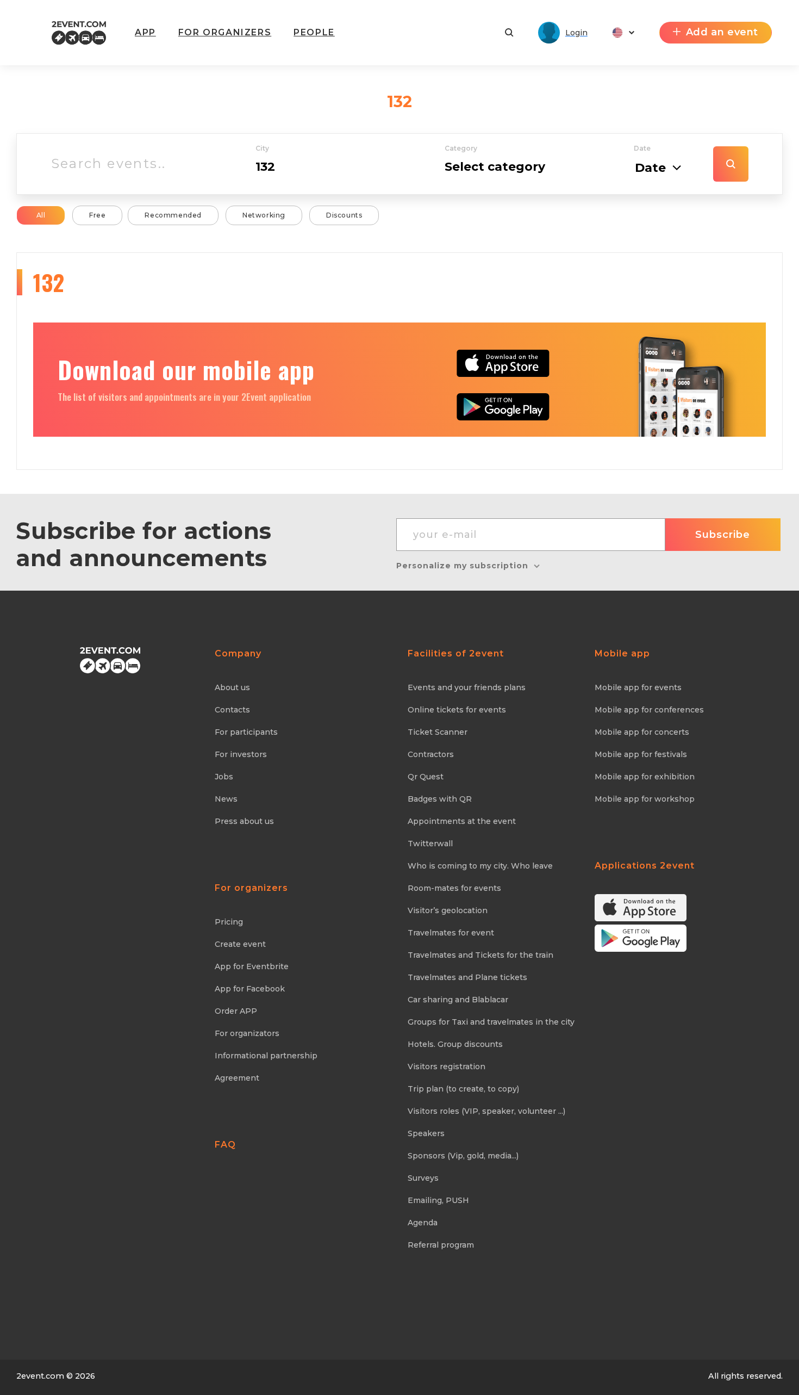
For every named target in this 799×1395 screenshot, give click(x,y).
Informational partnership (266, 1056)
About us (232, 687)
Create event (240, 944)
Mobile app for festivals (641, 754)
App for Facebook (250, 989)
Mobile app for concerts (642, 732)
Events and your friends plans (467, 687)
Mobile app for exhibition (645, 777)
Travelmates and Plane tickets (467, 977)
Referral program (441, 1245)
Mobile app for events (638, 687)
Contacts (232, 710)
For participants (246, 732)
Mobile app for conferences (649, 710)
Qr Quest (426, 777)
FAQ (225, 1144)
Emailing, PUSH (438, 1200)
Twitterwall (430, 843)
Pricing (229, 922)
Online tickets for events (457, 710)
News (226, 799)
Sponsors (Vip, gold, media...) (463, 1156)
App (145, 32)
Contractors (431, 754)
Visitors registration (446, 1066)
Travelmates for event (451, 933)
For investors (241, 754)
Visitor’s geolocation (448, 910)
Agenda (423, 1222)
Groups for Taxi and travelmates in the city (491, 1022)
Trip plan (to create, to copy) (463, 1089)
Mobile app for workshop (645, 799)
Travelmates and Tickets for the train (480, 955)
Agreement (237, 1078)
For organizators (247, 1033)
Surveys (423, 1178)
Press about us (244, 821)
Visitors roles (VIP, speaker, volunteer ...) (486, 1111)
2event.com (40, 1376)
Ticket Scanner (437, 732)
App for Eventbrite (252, 966)
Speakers (426, 1133)
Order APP (236, 1011)
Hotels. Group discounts (455, 1044)
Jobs (224, 777)
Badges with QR (440, 799)
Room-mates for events (454, 888)
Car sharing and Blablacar (458, 1000)
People (314, 32)
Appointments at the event (462, 821)
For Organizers (224, 32)
